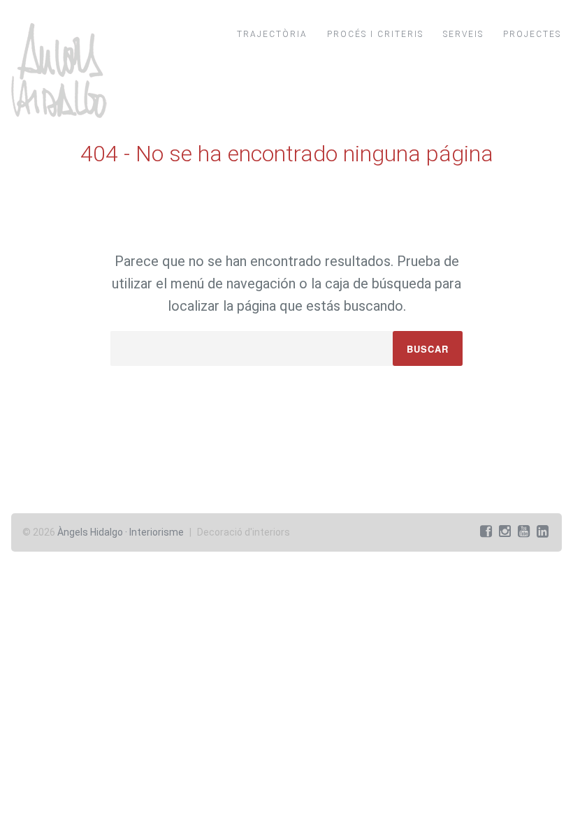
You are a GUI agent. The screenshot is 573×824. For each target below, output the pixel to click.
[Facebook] (486, 531)
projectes (532, 34)
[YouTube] (524, 531)
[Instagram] (505, 531)
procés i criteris (375, 34)
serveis (463, 34)
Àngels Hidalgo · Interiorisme (120, 532)
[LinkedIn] (543, 531)
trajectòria (272, 34)
